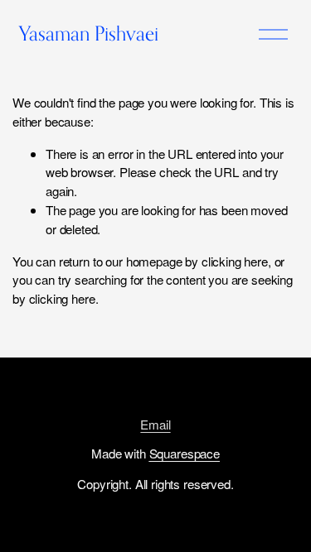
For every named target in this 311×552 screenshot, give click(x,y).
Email (155, 424)
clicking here (235, 261)
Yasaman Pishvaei (88, 33)
